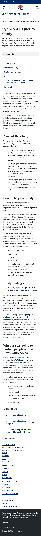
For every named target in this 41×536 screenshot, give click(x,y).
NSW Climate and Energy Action (13, 447)
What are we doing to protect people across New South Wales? (19, 81)
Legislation (5, 468)
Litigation (5, 471)
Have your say (6, 503)
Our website (6, 487)
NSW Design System (14, 531)
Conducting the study (12, 72)
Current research (14, 21)
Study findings (10, 76)
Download (8, 87)
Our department (8, 444)
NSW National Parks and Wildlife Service (13, 451)
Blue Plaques (6, 461)
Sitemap (5, 523)
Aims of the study (11, 68)
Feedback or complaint (9, 506)
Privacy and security (8, 490)
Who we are (6, 484)
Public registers (7, 477)
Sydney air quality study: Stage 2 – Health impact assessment (18, 317)
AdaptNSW (5, 455)
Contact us (6, 498)
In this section (20, 54)
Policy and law (7, 466)
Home (4, 21)
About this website (9, 482)
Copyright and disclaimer (10, 493)
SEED (4, 458)
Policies (4, 474)
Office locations (7, 500)
